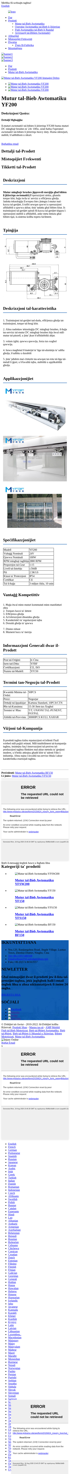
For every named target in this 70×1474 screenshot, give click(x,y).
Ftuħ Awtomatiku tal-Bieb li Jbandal (34, 29)
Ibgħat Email (8, 1042)
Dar (10, 17)
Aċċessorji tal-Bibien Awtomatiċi (32, 32)
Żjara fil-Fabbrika (24, 45)
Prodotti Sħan (19, 1027)
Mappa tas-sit (36, 1027)
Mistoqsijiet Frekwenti (20, 39)
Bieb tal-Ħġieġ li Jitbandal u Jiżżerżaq (33, 1033)
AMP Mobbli (53, 1027)
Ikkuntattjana (15, 48)
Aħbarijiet (13, 35)
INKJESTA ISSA (11, 994)
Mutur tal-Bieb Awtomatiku (30, 23)
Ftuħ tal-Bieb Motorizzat (14, 1030)
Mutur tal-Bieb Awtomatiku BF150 (34, 772)
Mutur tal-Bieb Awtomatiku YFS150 (31, 775)
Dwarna (12, 42)
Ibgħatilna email (10, 143)
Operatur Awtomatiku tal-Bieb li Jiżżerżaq (37, 26)
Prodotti (12, 20)
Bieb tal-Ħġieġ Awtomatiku (44, 1030)
